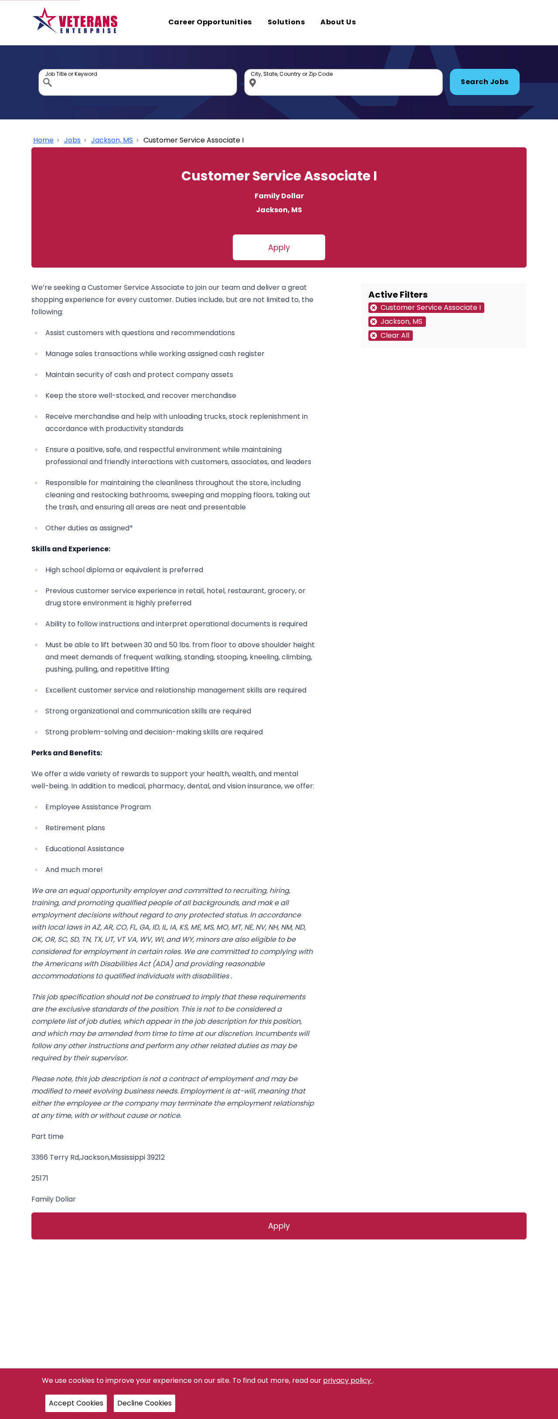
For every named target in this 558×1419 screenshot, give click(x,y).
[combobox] (137, 82)
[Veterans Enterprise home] (77, 22)
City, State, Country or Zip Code (254, 71)
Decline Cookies (144, 1403)
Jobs (72, 140)
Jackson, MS (112, 140)
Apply (279, 247)
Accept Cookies (76, 1403)
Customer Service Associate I (193, 140)
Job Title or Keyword (48, 71)
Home (43, 140)
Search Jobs (485, 82)
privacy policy (348, 1380)
